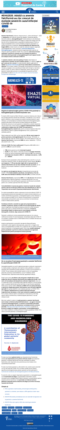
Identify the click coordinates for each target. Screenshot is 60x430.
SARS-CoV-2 (14, 413)
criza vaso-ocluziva (22, 410)
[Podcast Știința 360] (50, 50)
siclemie (20, 413)
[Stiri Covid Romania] (50, 33)
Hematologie (5, 26)
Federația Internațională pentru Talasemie (18, 307)
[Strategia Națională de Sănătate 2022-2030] (50, 119)
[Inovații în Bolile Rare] (50, 67)
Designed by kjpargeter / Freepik (9, 107)
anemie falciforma (27, 407)
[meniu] (3, 12)
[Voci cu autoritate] (50, 84)
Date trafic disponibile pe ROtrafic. (30, 428)
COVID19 (14, 410)
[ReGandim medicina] (50, 101)
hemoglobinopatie (6, 413)
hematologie (30, 410)
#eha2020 (4, 407)
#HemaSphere (19, 407)
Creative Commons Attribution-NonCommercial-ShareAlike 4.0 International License (36, 425)
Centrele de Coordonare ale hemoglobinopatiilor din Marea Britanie (20, 372)
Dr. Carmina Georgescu (11, 29)
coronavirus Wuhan (6, 410)
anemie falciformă (12, 65)
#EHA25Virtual (11, 407)
